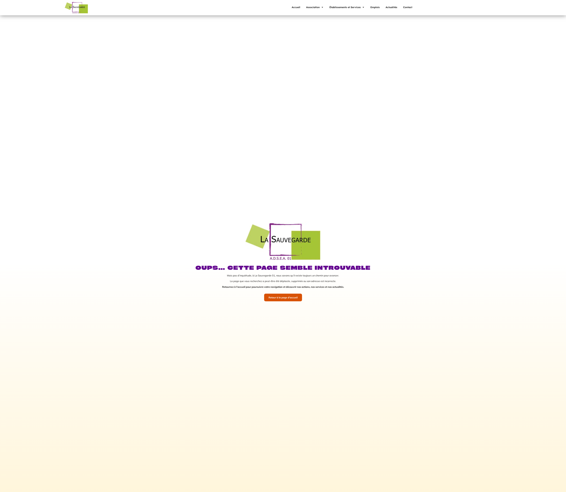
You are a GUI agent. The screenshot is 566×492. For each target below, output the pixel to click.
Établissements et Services (345, 7)
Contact (407, 7)
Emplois (375, 7)
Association (313, 7)
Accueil (296, 7)
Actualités (391, 7)
